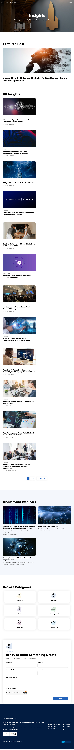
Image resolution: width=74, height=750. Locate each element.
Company (40, 670)
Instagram (67, 726)
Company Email (10, 670)
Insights (39, 727)
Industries (19, 727)
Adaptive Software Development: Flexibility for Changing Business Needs (19, 371)
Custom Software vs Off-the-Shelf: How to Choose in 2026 (19, 245)
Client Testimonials (13, 729)
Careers (5, 729)
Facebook (67, 724)
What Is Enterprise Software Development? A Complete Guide (16, 339)
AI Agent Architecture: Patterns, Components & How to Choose (16, 152)
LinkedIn (67, 729)
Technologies (12, 727)
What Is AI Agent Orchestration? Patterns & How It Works (16, 121)
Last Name (41, 662)
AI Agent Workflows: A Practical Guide (18, 183)
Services (5, 727)
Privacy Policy (56, 742)
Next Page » (43, 478)
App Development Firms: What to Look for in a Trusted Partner (18, 434)
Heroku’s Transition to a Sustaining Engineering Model (17, 276)
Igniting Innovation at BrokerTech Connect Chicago (16, 308)
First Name (9, 662)
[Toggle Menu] (71, 3)
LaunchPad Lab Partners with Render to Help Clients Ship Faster (19, 213)
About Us (33, 727)
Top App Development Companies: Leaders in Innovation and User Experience (17, 466)
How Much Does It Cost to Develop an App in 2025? (18, 402)
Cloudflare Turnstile (11, 688)
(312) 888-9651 (51, 728)
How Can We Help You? (12, 677)
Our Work (26, 727)
